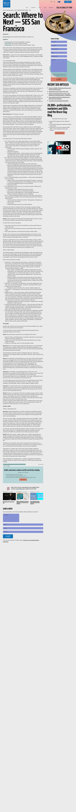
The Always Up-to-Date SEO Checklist (58, 101)
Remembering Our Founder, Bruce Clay (8, 502)
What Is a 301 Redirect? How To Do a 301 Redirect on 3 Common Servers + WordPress (23, 503)
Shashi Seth (8, 45)
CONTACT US (68, 1)
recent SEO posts (20, 489)
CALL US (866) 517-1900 (64, 7)
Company (51, 7)
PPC (40, 7)
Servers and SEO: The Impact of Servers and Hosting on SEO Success (60, 88)
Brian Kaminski (9, 42)
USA (51, 1)
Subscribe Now (23, 479)
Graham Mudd (6, 37)
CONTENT (33, 7)
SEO (27, 7)
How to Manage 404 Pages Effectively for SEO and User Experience (35, 503)
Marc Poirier (8, 43)
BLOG (45, 7)
